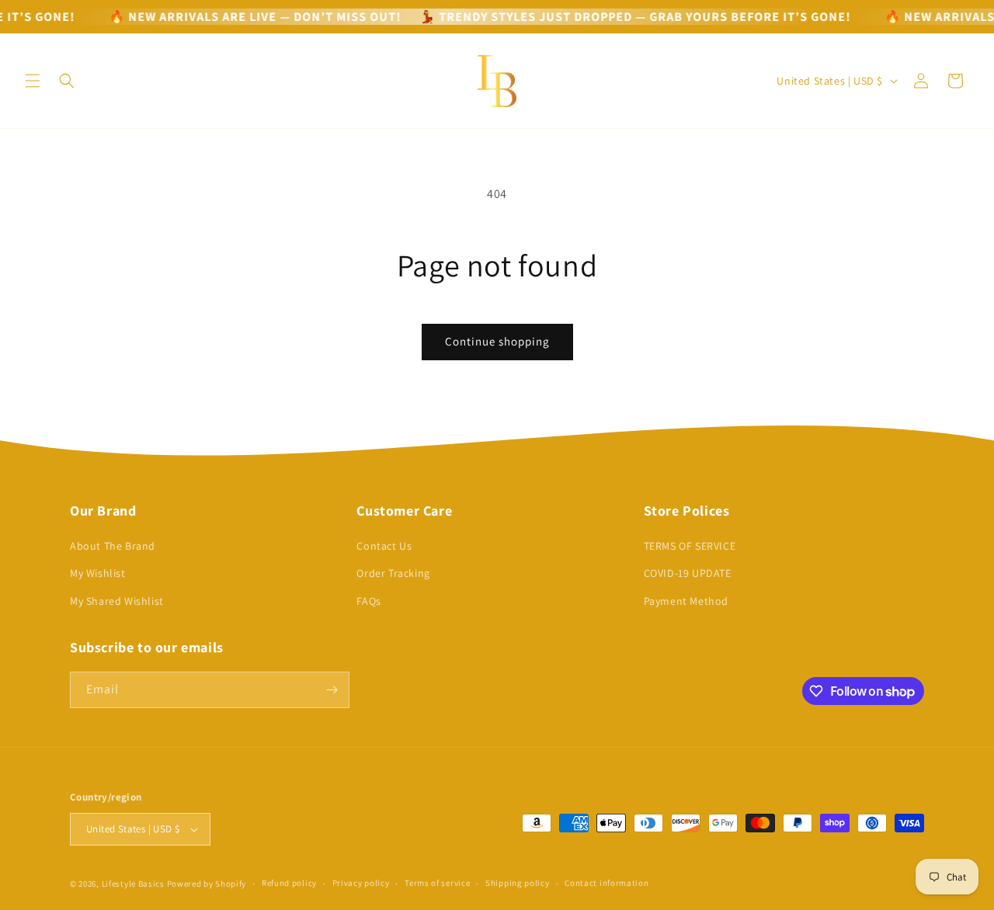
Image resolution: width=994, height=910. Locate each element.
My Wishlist (98, 573)
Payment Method (686, 601)
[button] (33, 81)
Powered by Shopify (207, 883)
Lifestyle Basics (133, 883)
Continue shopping (497, 341)
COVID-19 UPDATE (688, 573)
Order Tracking (392, 573)
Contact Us (384, 546)
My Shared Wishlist (117, 601)
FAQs (368, 601)
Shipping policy (517, 882)
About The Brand (112, 546)
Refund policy (289, 882)
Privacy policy (361, 882)
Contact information (606, 882)
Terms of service (437, 882)
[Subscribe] (332, 690)
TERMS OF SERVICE (690, 546)
